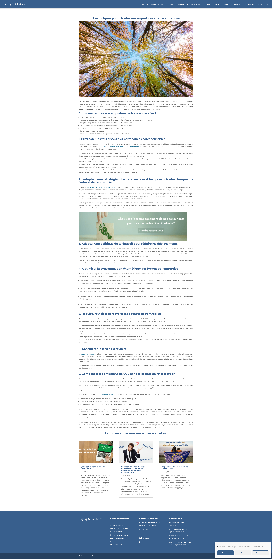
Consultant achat (116, 525)
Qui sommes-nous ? (252, 4)
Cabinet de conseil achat (119, 519)
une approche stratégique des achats (102, 187)
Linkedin (142, 542)
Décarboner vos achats (195, 4)
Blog (267, 4)
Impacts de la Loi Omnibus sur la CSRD (175, 468)
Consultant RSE (213, 4)
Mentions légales (116, 545)
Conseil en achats (157, 4)
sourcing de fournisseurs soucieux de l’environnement (121, 146)
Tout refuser (243, 553)
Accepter (225, 553)
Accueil (145, 4)
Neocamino (85, 556)
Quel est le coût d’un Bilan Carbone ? (94, 468)
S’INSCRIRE (143, 529)
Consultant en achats (175, 4)
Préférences (260, 553)
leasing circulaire (87, 354)
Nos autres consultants (231, 4)
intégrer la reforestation (109, 394)
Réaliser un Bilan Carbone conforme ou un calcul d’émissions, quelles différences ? (134, 470)
